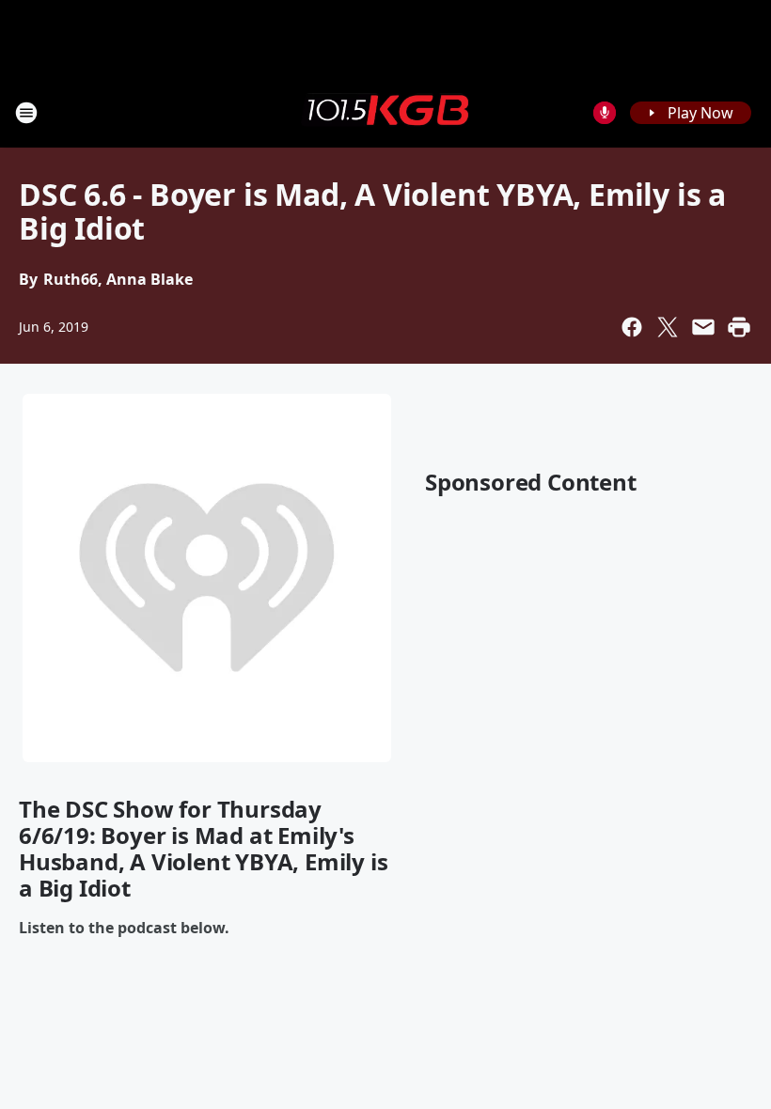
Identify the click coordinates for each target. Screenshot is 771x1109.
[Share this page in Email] (703, 327)
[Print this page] (739, 327)
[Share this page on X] (667, 327)
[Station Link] (385, 112)
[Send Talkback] (604, 113)
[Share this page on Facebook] (632, 327)
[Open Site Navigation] (26, 113)
